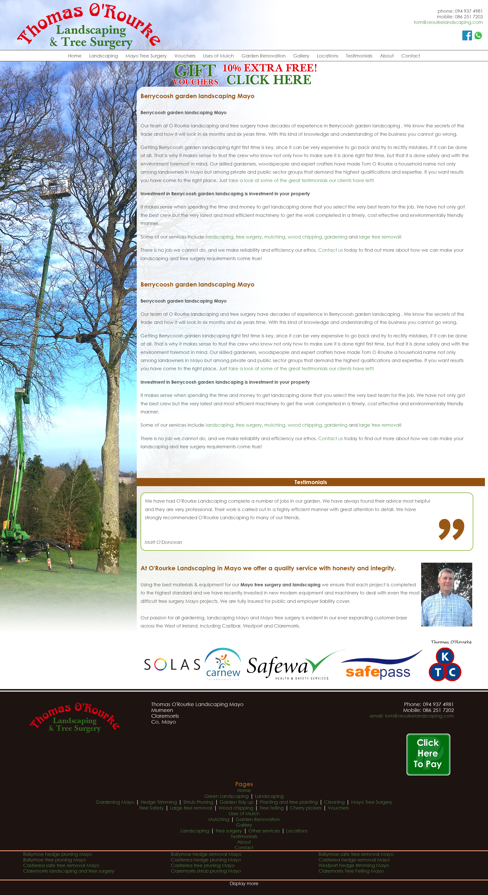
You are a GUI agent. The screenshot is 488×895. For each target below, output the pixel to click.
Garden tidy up (236, 802)
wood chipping (305, 237)
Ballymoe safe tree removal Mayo (356, 854)
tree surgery (249, 237)
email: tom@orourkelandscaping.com (412, 716)
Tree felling (272, 808)
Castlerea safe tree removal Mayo (61, 865)
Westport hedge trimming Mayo (353, 865)
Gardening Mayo (115, 802)
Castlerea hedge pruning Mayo (206, 859)
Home (75, 55)
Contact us (330, 250)
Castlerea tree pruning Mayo (203, 865)
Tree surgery (229, 830)
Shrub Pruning (198, 802)
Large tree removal (191, 808)
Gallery (301, 55)
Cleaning (334, 802)
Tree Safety (151, 808)
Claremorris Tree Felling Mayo (351, 871)
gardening (335, 237)
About (387, 55)
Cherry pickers (306, 808)
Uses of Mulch (218, 55)
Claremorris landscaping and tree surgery (68, 871)
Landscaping (103, 55)
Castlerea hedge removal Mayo (354, 859)
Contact (410, 55)
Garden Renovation (263, 55)
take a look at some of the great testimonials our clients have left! (301, 180)
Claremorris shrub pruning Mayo (206, 871)
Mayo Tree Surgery (146, 55)
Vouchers (184, 55)
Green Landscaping (226, 796)
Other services (264, 830)
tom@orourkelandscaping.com (448, 22)
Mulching (218, 819)
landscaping (219, 237)
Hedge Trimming (159, 802)
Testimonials (359, 55)
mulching (274, 237)
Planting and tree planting (289, 802)
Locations (327, 55)
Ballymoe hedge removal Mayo (206, 854)
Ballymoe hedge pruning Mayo (57, 854)
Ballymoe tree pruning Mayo (54, 859)
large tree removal (379, 237)
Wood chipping (236, 808)
